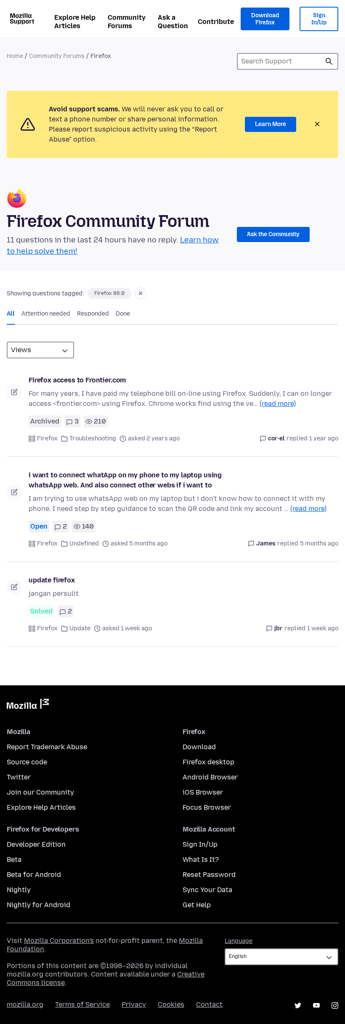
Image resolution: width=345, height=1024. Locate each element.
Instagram (335, 1005)
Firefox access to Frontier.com (77, 380)
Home (15, 56)
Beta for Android (34, 875)
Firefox (47, 438)
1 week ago (322, 628)
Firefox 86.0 (109, 293)
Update (79, 628)
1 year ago (323, 438)
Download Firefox (265, 19)
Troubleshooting (92, 438)
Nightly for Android (38, 905)
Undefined (84, 543)
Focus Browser (207, 807)
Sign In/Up (319, 19)
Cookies (171, 1004)
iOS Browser (203, 792)
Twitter (19, 777)
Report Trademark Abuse (47, 747)
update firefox (52, 580)
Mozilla (28, 705)
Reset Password (209, 875)
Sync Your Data (207, 890)
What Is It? (201, 859)
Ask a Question (173, 21)
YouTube (316, 1005)
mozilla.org (25, 1004)
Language (238, 941)
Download (199, 747)
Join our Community (40, 792)
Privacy (134, 1004)
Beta (14, 859)
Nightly (19, 890)
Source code (27, 762)
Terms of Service (82, 1004)
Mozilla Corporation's (59, 941)
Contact (209, 1004)
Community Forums (127, 21)
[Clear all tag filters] (140, 293)
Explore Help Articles (75, 21)
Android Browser (210, 777)
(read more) (278, 404)
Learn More (270, 124)
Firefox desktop (208, 762)
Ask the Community (273, 234)
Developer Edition (36, 844)
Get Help (197, 905)
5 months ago (319, 543)
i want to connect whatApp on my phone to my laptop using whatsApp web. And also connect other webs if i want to (125, 480)
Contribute (216, 22)
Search (329, 61)
